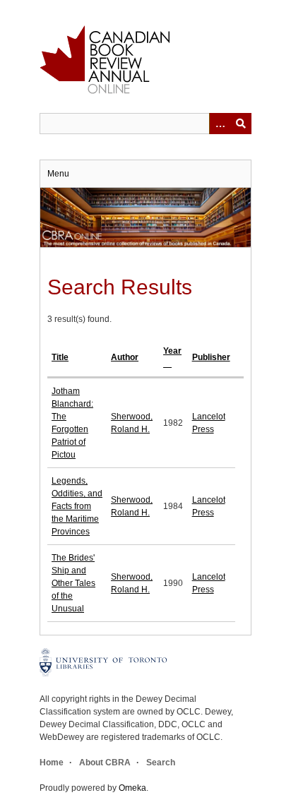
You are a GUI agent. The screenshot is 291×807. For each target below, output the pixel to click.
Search (160, 762)
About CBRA (105, 762)
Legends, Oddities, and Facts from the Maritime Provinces (77, 506)
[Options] (219, 123)
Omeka (132, 788)
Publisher (211, 357)
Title (60, 357)
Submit (240, 123)
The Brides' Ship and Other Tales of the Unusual (73, 583)
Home (52, 762)
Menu (58, 174)
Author (124, 357)
